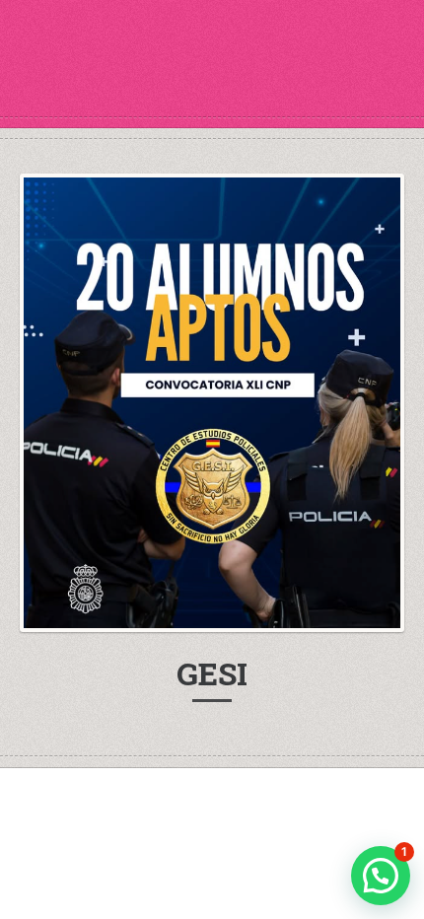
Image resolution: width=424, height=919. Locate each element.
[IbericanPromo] (212, 79)
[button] (380, 875)
